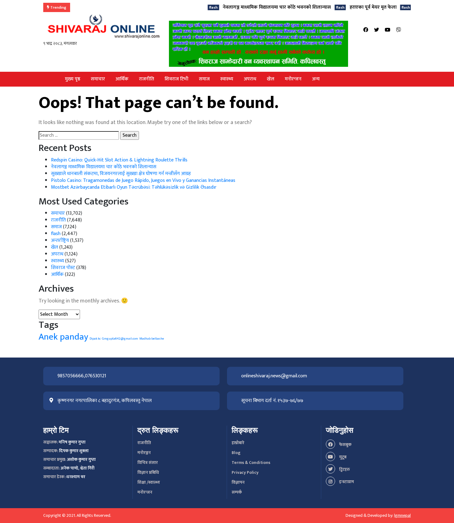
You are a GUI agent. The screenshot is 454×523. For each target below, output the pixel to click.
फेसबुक (344, 444)
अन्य (316, 79)
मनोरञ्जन (144, 452)
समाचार (98, 79)
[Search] (409, 30)
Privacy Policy (245, 472)
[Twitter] (376, 30)
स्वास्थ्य (226, 79)
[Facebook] (365, 30)
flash (56, 233)
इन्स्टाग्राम (346, 481)
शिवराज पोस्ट (63, 268)
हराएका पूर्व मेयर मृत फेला (357, 7)
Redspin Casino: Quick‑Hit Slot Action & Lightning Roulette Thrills (119, 160)
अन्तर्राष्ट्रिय (60, 240)
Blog (236, 452)
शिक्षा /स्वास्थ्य (148, 482)
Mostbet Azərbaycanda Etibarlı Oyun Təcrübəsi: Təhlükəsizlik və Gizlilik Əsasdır (133, 187)
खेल (270, 79)
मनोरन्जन (293, 79)
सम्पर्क (237, 492)
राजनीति (146, 79)
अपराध (250, 79)
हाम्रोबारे (238, 442)
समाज (204, 79)
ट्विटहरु (344, 469)
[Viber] (398, 30)
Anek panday (63, 337)
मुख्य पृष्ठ (72, 79)
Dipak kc (95, 338)
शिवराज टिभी (176, 79)
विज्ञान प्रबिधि (148, 472)
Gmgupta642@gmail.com (120, 338)
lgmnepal (402, 515)
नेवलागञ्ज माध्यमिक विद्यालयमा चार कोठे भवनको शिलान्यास (261, 7)
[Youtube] (387, 30)
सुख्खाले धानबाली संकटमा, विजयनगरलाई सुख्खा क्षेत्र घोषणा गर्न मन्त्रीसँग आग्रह (121, 173)
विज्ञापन (238, 482)
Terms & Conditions (251, 462)
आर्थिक (122, 79)
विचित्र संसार (147, 462)
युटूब (342, 457)
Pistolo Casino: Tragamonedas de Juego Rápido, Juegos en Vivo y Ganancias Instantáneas (143, 180)
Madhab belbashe (151, 338)
